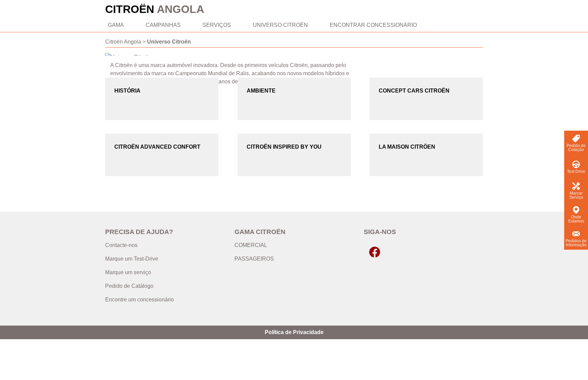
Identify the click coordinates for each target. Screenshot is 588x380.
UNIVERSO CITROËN (280, 25)
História (127, 91)
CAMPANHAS (163, 25)
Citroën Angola (123, 42)
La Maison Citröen (407, 147)
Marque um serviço (128, 272)
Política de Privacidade (294, 332)
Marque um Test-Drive (131, 259)
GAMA (116, 25)
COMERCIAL (250, 245)
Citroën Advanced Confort (157, 147)
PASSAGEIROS (254, 259)
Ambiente (261, 91)
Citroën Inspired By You (284, 147)
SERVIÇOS (216, 25)
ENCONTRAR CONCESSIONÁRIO (373, 25)
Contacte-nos (121, 245)
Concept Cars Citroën (414, 91)
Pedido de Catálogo (129, 286)
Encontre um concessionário (139, 299)
